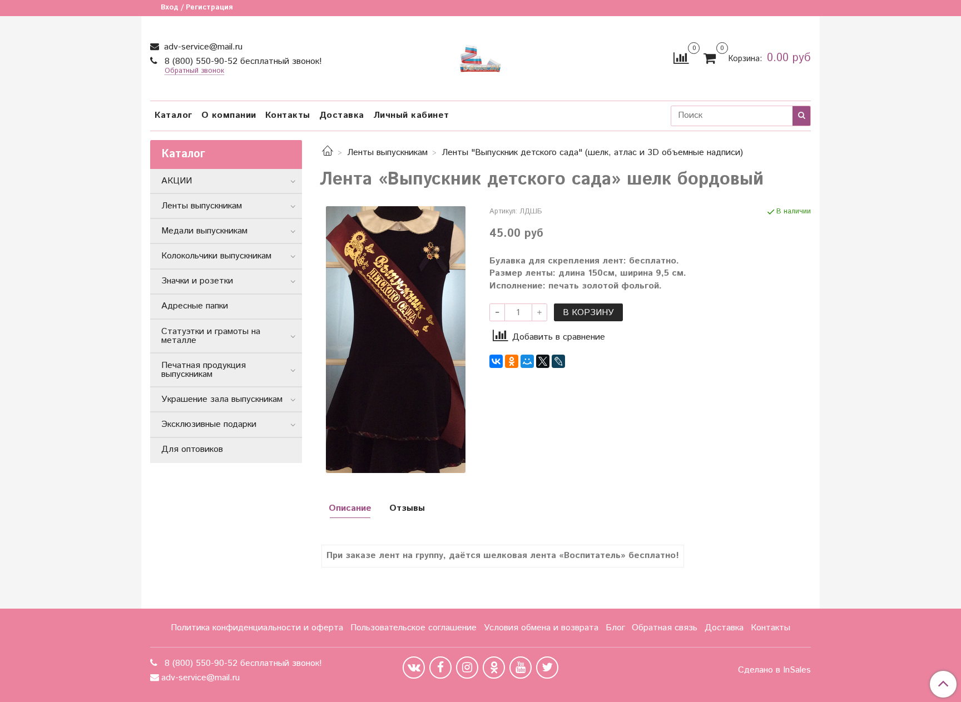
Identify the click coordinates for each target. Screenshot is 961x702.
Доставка (341, 115)
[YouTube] (520, 667)
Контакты (287, 115)
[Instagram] (467, 667)
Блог (615, 627)
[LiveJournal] (558, 361)
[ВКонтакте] (496, 361)
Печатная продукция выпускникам (203, 370)
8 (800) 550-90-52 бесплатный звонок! (242, 61)
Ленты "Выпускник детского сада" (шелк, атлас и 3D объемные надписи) (592, 152)
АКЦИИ (176, 181)
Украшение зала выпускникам (222, 399)
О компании (228, 115)
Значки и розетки (197, 281)
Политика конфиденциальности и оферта (257, 627)
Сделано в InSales (774, 670)
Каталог (173, 115)
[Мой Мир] (527, 361)
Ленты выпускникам (387, 152)
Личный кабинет (411, 115)
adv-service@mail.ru (201, 47)
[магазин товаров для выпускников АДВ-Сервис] (480, 55)
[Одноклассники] (511, 361)
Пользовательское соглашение (413, 627)
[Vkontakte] (414, 667)
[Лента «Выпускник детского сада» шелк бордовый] (395, 339)
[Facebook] (440, 667)
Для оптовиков (192, 449)
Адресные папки (194, 306)
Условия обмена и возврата (541, 627)
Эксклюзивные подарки (208, 424)
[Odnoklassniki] (494, 667)
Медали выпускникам (204, 231)
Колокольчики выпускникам (216, 256)
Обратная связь (664, 627)
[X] (542, 361)
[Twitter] (547, 667)
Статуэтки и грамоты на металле (210, 336)
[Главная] (327, 152)
